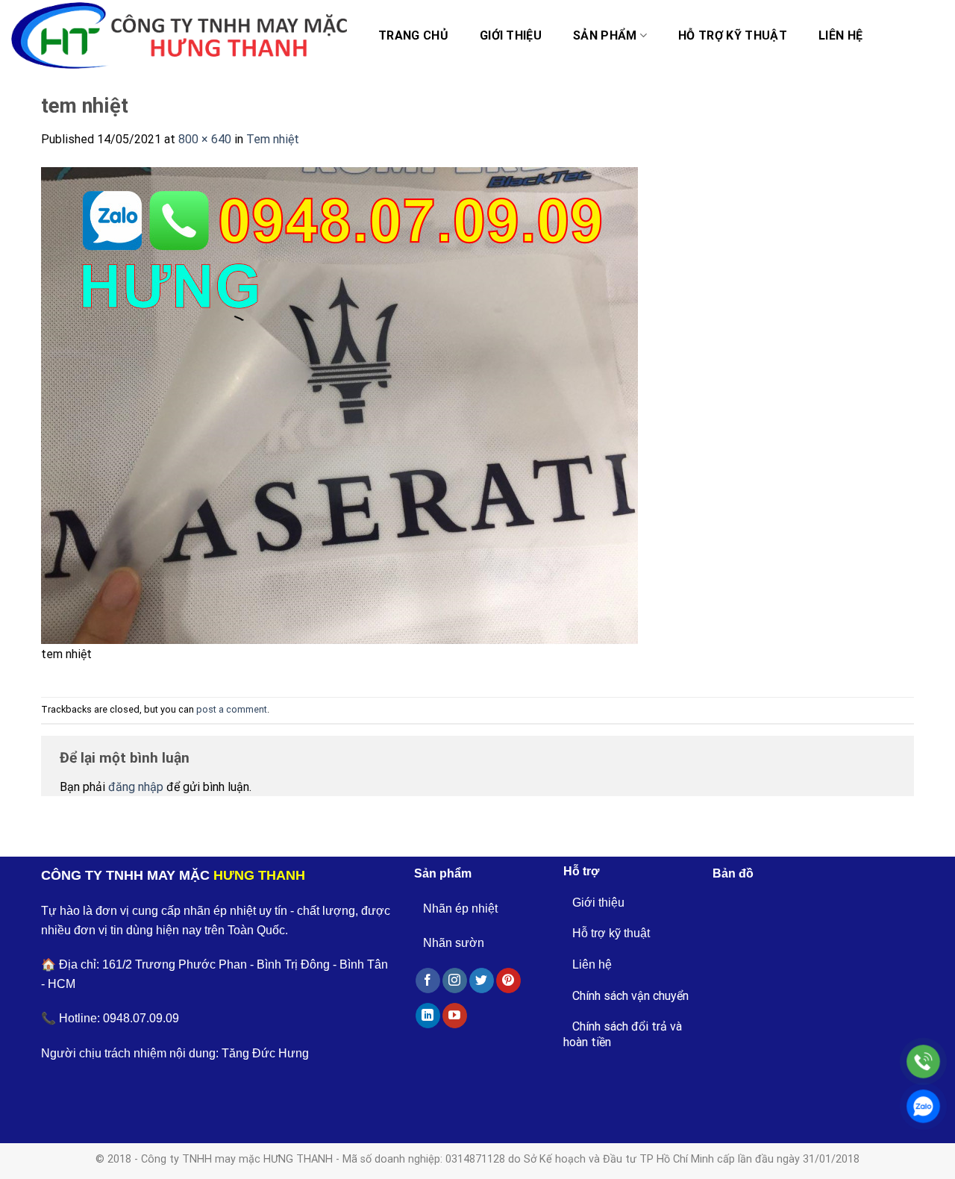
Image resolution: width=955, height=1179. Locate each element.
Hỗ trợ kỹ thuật (732, 35)
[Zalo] (923, 1106)
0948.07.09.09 (141, 1018)
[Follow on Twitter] (481, 980)
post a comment (231, 709)
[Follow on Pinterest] (508, 980)
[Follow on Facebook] (428, 980)
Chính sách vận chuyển (630, 996)
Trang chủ (413, 35)
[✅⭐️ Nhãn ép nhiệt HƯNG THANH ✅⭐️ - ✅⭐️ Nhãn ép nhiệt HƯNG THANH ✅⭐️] (179, 35)
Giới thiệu (511, 35)
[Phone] (923, 1061)
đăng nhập (135, 787)
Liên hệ (840, 35)
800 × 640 (204, 139)
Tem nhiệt (272, 139)
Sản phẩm (605, 35)
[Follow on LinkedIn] (428, 1015)
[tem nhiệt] (339, 405)
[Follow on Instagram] (454, 980)
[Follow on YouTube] (454, 1015)
